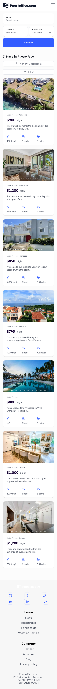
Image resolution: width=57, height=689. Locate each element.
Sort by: (31, 64)
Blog (28, 659)
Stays (28, 617)
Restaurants (28, 622)
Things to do (28, 627)
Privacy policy (28, 664)
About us (28, 654)
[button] (7, 94)
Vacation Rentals (28, 633)
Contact (29, 649)
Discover (28, 42)
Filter (30, 72)
